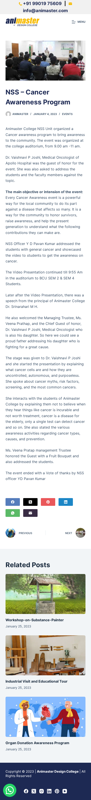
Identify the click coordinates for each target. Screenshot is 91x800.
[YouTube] (65, 791)
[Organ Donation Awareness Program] (46, 717)
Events (67, 114)
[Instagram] (41, 791)
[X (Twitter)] (30, 502)
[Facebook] (13, 502)
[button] (9, 790)
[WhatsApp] (13, 513)
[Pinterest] (48, 502)
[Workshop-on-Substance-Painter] (46, 594)
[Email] (30, 513)
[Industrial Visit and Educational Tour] (46, 655)
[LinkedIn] (66, 502)
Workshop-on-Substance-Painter (35, 620)
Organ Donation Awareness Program (37, 743)
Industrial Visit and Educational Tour (37, 681)
